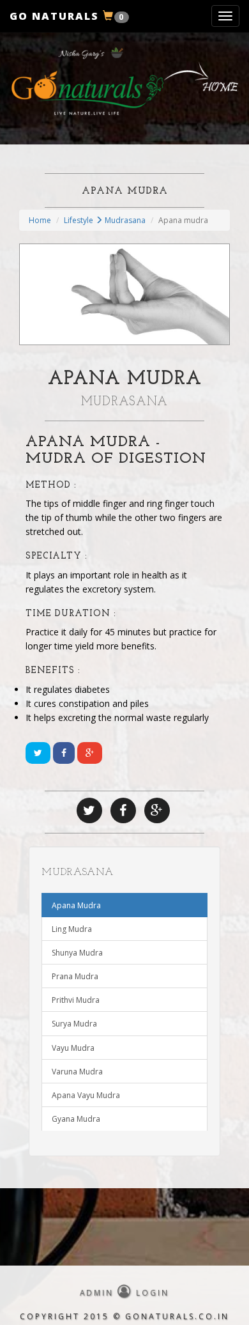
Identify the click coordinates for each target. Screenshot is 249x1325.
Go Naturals (67, 16)
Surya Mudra (74, 1023)
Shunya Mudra (77, 952)
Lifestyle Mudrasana (105, 220)
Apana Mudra (76, 905)
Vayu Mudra (73, 1047)
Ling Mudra (72, 929)
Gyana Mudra (76, 1118)
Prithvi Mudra (76, 1000)
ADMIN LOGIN (124, 1292)
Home (40, 220)
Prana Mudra (75, 976)
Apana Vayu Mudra (86, 1095)
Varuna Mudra (77, 1071)
